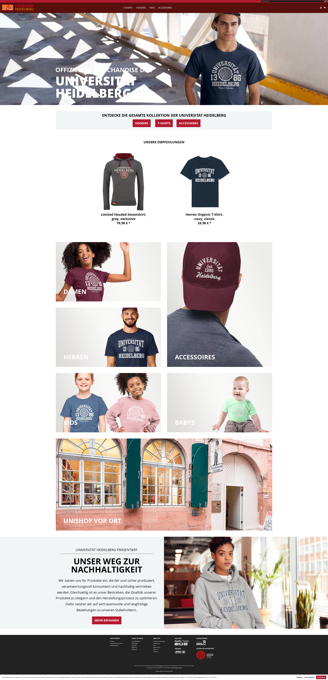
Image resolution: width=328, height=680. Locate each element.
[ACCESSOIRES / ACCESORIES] (219, 304)
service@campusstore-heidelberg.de (116, 644)
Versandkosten (160, 665)
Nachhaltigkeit (136, 641)
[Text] (75, 291)
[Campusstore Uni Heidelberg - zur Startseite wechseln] (17, 7)
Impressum (156, 643)
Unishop (155, 651)
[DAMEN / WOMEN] (108, 271)
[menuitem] (294, 1)
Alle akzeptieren (309, 677)
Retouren (134, 647)
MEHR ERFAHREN (106, 620)
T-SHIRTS (164, 123)
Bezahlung (135, 643)
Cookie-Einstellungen (159, 641)
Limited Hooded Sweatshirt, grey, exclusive (123, 216)
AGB (154, 645)
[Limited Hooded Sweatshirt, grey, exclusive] (123, 181)
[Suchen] (325, 1)
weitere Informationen (176, 667)
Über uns (156, 649)
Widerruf (134, 649)
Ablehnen (299, 677)
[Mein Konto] (321, 7)
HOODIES (141, 123)
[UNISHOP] (164, 485)
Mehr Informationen (211, 677)
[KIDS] (108, 402)
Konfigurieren (321, 677)
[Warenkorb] (325, 7)
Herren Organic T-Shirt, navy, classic (204, 216)
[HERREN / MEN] (108, 337)
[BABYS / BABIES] (219, 402)
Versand (134, 645)
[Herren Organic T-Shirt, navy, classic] (204, 181)
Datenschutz (156, 647)
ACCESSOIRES (188, 123)
